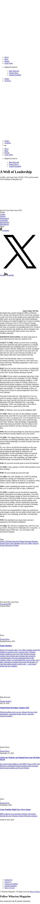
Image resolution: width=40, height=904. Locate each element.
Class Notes (8, 63)
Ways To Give (9, 888)
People (6, 61)
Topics (6, 79)
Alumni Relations (10, 886)
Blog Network (14, 71)
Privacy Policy (35, 892)
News (6, 57)
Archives (7, 81)
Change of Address (11, 884)
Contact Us (8, 880)
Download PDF (5, 604)
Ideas (6, 59)
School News (13, 73)
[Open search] (5, 145)
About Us (7, 882)
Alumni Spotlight (15, 75)
